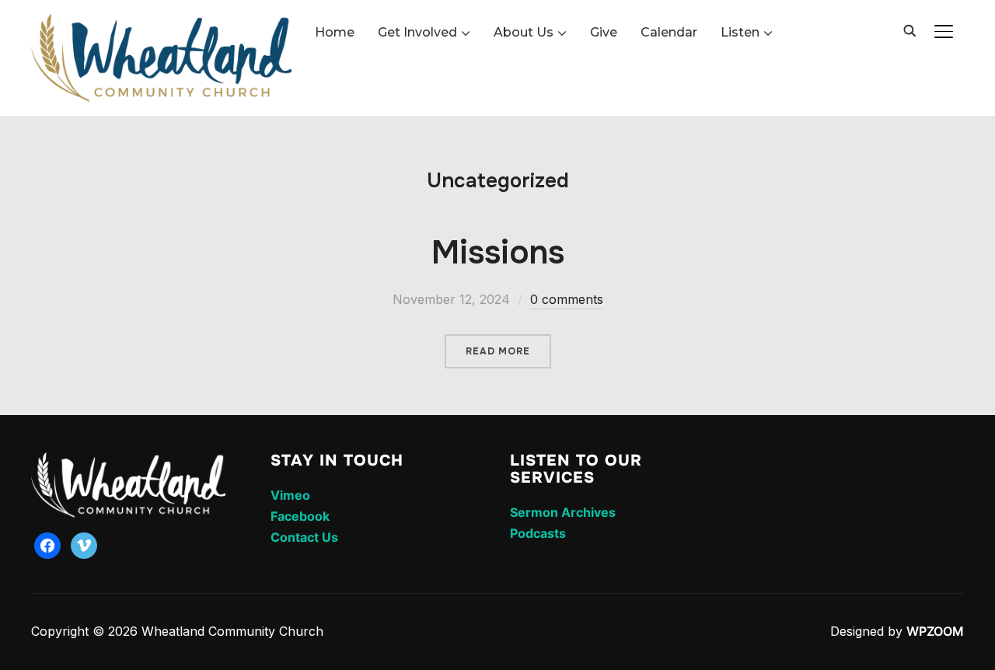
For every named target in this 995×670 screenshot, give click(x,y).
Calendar (669, 32)
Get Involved (417, 32)
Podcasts (538, 533)
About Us (523, 32)
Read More (498, 351)
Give (603, 32)
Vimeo (290, 495)
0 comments (566, 299)
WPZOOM (935, 631)
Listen (740, 32)
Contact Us (304, 537)
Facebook (300, 516)
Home (334, 32)
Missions (497, 253)
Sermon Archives (563, 512)
